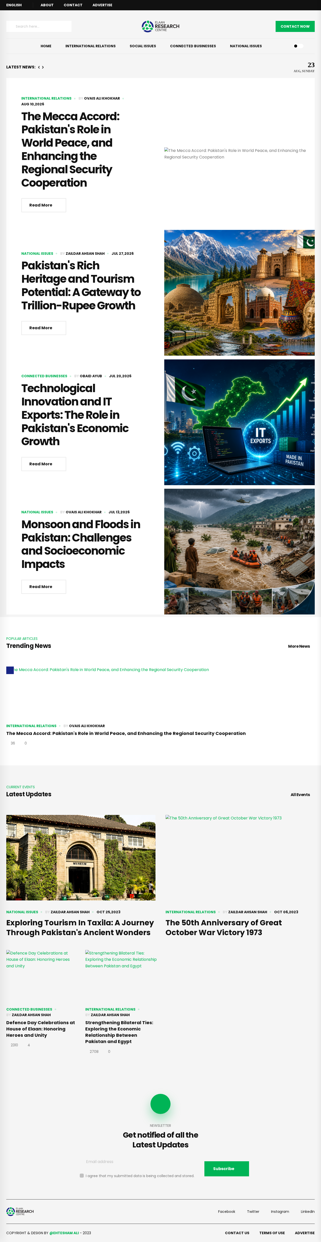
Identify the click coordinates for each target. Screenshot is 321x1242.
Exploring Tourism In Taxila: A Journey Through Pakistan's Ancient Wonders (80, 927)
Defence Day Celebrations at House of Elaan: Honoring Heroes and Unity (40, 1028)
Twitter (253, 1211)
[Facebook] (300, 5)
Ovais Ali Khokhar (102, 98)
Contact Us (237, 1232)
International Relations (90, 46)
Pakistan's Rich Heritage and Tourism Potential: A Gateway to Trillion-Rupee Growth (81, 285)
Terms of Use (272, 1232)
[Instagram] (313, 5)
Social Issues (143, 46)
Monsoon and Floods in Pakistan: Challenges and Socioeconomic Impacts (80, 544)
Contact (73, 5)
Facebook (226, 1211)
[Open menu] (13, 46)
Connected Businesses (193, 46)
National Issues (246, 46)
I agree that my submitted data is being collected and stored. (140, 1175)
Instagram (280, 1211)
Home (46, 46)
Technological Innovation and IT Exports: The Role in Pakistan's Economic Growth (74, 415)
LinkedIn (308, 1211)
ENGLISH (14, 5)
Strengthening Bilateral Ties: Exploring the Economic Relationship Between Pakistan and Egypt (119, 1032)
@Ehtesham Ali (64, 1232)
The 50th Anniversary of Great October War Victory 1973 (224, 927)
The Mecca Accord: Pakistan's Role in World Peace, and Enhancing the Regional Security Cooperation (70, 149)
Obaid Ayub (91, 376)
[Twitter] (306, 5)
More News (299, 646)
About (47, 5)
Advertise (102, 5)
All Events (300, 795)
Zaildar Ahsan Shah (85, 253)
